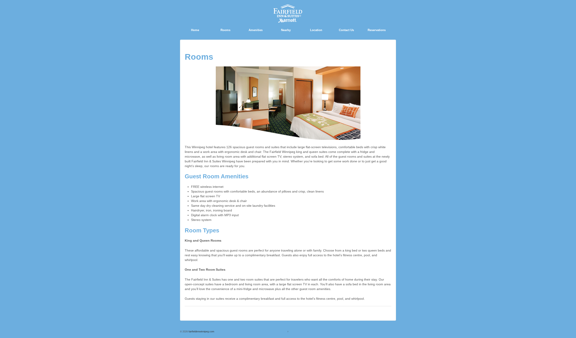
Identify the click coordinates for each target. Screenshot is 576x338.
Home (195, 30)
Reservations (377, 30)
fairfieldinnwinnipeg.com (201, 331)
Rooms (225, 30)
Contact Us (346, 30)
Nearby (286, 30)
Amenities (256, 30)
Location (316, 30)
